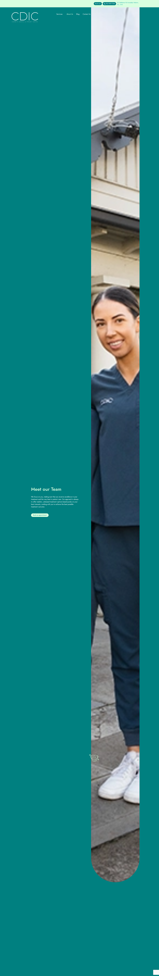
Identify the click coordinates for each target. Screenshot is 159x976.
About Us (70, 14)
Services (59, 14)
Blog (77, 14)
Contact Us (86, 14)
